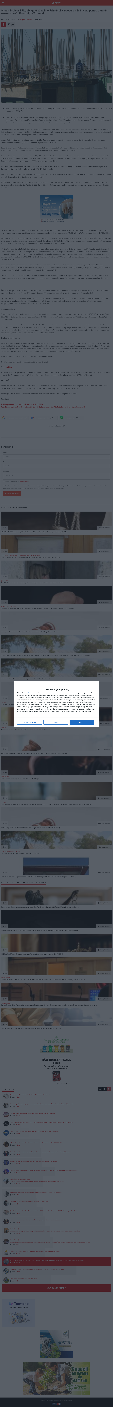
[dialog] (56, 704)
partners (29, 693)
